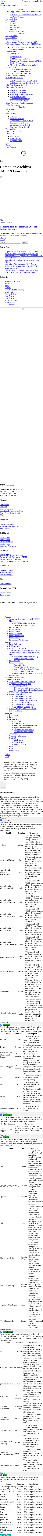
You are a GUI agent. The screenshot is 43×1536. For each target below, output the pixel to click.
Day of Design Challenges (23, 707)
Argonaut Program (7, 524)
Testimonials (13, 734)
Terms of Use (5, 595)
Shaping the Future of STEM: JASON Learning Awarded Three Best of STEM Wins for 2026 (22, 253)
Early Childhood (15, 644)
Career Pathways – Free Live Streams (22, 709)
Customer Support (6, 570)
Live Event (9, 292)
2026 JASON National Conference (22, 682)
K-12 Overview (15, 646)
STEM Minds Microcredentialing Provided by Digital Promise (26, 624)
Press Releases (10, 298)
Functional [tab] (4, 1023)
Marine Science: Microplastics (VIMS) (28, 673)
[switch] (1, 1025)
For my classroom (15, 634)
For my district (14, 629)
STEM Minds (10, 302)
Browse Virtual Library (17, 648)
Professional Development (9, 526)
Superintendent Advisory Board (11, 511)
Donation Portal (5, 584)
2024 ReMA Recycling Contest (11, 555)
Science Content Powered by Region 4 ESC (25, 650)
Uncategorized (10, 304)
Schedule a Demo (6, 572)
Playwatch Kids (10, 294)
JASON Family (5, 528)
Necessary (6, 820)
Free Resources (14, 661)
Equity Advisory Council (23, 728)
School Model (5, 540)
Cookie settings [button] (9, 779)
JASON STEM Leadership (14, 290)
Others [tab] (2, 1473)
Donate (7, 755)
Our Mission (4, 505)
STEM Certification (12, 300)
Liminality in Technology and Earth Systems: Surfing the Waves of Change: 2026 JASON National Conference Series (21, 266)
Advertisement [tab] (5, 1330)
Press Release (9, 296)
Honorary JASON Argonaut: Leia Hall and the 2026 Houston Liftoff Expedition (24, 257)
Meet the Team (14, 719)
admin (2, 238)
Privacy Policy (5, 593)
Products (8, 617)
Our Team (3, 507)
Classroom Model (6, 542)
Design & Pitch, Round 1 (23, 696)
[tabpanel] (21, 922)
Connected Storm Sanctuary (24, 705)
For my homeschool (16, 636)
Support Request (20, 744)
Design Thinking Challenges (10, 559)
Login (7, 757)
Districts (8, 288)
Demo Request (19, 742)
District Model (5, 538)
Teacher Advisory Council (23, 732)
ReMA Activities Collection (24, 667)
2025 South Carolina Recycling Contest (28, 690)
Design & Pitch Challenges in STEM (13, 557)
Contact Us (13, 738)
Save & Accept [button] (5, 1535)
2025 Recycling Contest (18, 686)
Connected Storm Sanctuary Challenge (14, 561)
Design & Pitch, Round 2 (23, 698)
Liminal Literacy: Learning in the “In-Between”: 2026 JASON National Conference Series (22, 271)
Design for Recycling (21, 702)
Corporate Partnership (8, 546)
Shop (6, 753)
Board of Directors (7, 509)
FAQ (2, 515)
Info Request (18, 740)
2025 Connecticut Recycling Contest (27, 688)
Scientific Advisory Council (10, 513)
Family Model (5, 544)
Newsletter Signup (6, 575)
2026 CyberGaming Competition (21, 692)
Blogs (2, 220)
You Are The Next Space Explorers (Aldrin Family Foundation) (26, 670)
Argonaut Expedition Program (20, 684)
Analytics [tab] (3, 1135)
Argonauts (8, 284)
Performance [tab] (4, 1113)
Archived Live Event (12, 281)
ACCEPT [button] (24, 779)
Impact (11, 717)
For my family (14, 638)
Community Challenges (17, 694)
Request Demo (14, 675)
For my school (14, 632)
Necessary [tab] (3, 818)
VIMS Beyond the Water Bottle (25, 700)
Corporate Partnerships (17, 736)
